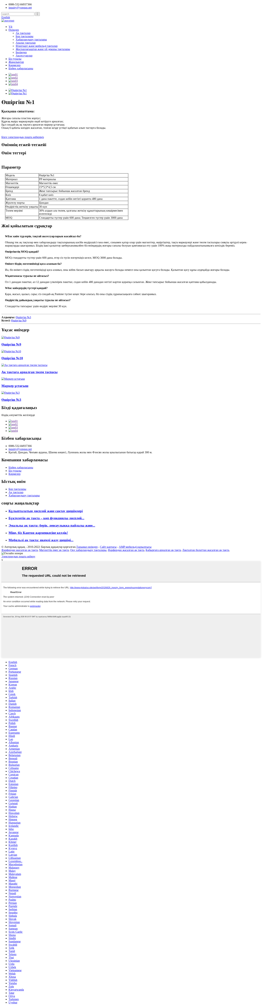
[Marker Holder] (13, 378)
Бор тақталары (24, 36)
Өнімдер (14, 29)
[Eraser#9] (10, 337)
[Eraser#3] (10, 392)
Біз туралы (15, 58)
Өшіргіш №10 (12, 358)
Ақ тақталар (23, 33)
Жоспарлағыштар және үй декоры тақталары (43, 49)
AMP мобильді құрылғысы (135, 546)
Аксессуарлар (24, 55)
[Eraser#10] (11, 351)
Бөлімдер (21, 52)
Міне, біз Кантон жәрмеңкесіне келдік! (38, 533)
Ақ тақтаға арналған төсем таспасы (29, 372)
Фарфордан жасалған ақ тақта (19, 550)
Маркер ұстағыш (14, 386)
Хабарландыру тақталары (31, 39)
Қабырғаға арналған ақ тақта (163, 550)
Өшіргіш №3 (23, 317)
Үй (10, 26)
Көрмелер (14, 65)
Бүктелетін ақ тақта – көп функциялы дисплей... (46, 518)
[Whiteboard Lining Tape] (24, 365)
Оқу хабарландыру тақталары (88, 550)
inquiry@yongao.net (20, 7)
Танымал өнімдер (87, 546)
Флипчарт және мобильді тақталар (37, 45)
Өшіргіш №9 (18, 320)
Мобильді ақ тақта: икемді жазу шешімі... (41, 540)
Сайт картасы (108, 546)
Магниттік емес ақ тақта (54, 550)
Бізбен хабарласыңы (21, 68)
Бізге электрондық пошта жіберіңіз (22, 137)
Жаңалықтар (16, 62)
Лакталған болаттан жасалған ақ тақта (205, 550)
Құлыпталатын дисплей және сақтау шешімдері (46, 511)
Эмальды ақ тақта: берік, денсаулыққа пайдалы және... (52, 525)
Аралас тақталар (26, 42)
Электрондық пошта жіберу (18, 556)
